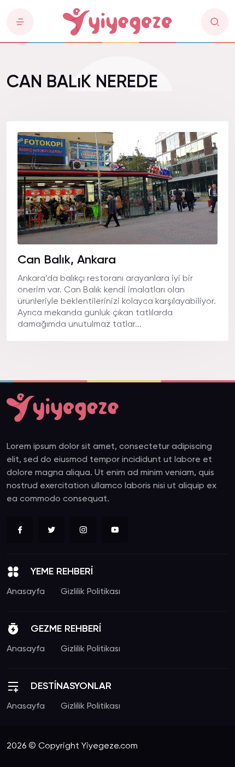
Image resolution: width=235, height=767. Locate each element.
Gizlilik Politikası (90, 592)
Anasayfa (26, 592)
